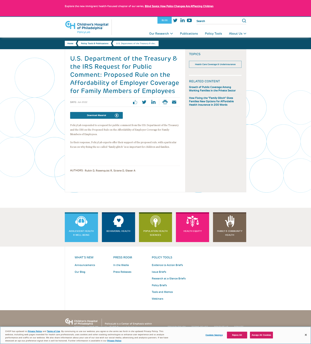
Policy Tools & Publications (94, 43)
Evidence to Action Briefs (167, 265)
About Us (235, 34)
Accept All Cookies (261, 335)
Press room (122, 257)
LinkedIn (182, 20)
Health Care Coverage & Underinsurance (215, 64)
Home (70, 43)
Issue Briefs (159, 272)
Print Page (166, 102)
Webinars (157, 298)
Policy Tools (213, 34)
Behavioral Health (118, 231)
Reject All (237, 335)
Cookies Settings (214, 335)
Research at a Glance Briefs (169, 278)
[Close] (305, 334)
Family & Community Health (229, 233)
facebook (136, 102)
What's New (84, 257)
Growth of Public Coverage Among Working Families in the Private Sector (212, 88)
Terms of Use (53, 331)
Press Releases (122, 272)
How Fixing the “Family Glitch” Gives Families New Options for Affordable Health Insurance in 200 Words (211, 101)
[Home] (88, 27)
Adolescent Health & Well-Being (81, 233)
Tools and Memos (162, 292)
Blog (165, 20)
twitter (145, 102)
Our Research (159, 34)
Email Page (175, 102)
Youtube (189, 20)
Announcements (85, 265)
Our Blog (80, 272)
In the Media (121, 265)
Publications (189, 34)
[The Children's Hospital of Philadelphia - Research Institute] (110, 323)
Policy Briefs (159, 285)
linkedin (154, 102)
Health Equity (193, 231)
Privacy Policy (35, 331)
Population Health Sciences (155, 233)
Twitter (175, 20)
